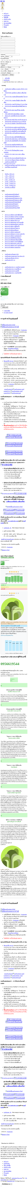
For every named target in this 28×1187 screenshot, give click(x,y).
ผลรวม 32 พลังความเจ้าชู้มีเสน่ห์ (13, 214)
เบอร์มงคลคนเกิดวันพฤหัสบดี (13, 202)
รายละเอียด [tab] (7, 310)
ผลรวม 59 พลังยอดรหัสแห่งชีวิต (13, 239)
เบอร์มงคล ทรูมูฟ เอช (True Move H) (14, 256)
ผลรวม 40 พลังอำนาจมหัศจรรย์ (13, 218)
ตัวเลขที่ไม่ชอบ (5, 58)
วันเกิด (2, 56)
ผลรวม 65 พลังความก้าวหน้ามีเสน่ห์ (14, 245)
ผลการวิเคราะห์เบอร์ (7, 556)
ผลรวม (2, 61)
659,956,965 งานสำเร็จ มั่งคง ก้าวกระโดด (16, 104)
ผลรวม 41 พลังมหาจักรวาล (12, 220)
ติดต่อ (5, 27)
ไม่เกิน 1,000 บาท (9, 174)
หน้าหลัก (7, 78)
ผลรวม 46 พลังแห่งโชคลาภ (12, 228)
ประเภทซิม (4, 71)
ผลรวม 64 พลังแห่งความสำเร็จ (13, 243)
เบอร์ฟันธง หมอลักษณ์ (11, 167)
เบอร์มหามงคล (4, 292)
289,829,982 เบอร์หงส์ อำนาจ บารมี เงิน (15, 121)
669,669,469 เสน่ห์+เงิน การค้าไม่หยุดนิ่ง (15, 138)
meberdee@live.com (17, 1178)
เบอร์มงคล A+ (8, 528)
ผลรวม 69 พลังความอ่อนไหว (13, 247)
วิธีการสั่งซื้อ (7, 1165)
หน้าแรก (6, 13)
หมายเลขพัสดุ (7, 23)
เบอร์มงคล (6, 15)
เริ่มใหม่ (11, 74)
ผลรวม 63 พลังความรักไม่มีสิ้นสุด (14, 241)
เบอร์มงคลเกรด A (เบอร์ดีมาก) (13, 269)
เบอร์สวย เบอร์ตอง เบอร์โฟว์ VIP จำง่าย (15, 165)
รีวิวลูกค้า (6, 25)
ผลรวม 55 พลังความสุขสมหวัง (13, 236)
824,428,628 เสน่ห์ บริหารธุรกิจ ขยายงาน (16, 119)
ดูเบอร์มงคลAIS (8, 389)
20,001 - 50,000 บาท (10, 183)
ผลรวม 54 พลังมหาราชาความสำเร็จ (15, 234)
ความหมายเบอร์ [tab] (8, 312)
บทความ (6, 21)
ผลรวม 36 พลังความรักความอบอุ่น (14, 216)
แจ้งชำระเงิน (7, 19)
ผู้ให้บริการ (3, 67)
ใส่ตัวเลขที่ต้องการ (6, 36)
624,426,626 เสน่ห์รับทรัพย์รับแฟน (14, 144)
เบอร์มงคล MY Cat (10, 260)
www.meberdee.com (13, 521)
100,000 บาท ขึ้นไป (10, 187)
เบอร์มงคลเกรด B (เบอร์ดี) (12, 271)
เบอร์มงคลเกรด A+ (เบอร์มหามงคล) (15, 267)
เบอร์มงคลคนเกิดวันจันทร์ (12, 194)
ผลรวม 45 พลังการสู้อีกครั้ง (12, 226)
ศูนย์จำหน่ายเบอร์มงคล (7, 539)
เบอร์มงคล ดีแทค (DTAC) (12, 258)
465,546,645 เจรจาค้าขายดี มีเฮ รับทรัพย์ (16, 129)
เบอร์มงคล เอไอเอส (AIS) (12, 254)
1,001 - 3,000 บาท (9, 176)
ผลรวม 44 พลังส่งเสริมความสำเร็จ (14, 224)
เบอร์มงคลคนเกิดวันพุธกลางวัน (13, 198)
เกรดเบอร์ (3, 73)
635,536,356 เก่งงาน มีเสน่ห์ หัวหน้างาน (15, 158)
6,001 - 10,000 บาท (10, 179)
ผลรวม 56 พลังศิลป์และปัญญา (13, 237)
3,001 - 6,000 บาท (9, 177)
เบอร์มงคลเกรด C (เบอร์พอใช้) (13, 272)
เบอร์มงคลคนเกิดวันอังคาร (12, 196)
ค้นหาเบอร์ (4, 74)
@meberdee (24, 330)
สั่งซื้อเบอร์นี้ (5, 307)
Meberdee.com (10, 1181)
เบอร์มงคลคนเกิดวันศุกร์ (11, 204)
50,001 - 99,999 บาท (10, 185)
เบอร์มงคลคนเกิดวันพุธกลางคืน (13, 200)
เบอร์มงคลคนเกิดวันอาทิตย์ (12, 207)
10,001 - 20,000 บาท (10, 181)
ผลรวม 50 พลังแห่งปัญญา (12, 230)
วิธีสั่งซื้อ (6, 17)
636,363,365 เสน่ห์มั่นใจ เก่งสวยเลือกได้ (15, 131)
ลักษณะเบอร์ (4, 63)
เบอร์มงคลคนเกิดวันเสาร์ (12, 205)
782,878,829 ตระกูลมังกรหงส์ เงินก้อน (15, 127)
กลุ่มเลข (3, 54)
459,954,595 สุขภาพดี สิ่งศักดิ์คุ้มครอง (15, 137)
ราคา (2, 69)
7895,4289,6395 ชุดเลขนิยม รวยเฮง (14, 114)
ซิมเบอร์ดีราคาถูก (8, 361)
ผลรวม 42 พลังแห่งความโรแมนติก (14, 222)
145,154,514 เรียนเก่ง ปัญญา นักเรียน (14, 160)
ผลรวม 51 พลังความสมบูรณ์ (12, 232)
